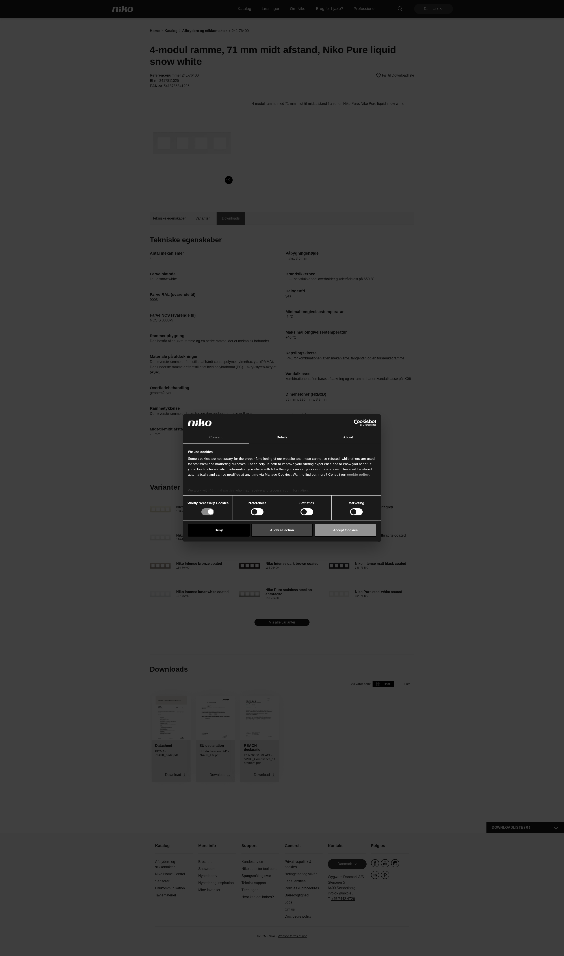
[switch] (257, 511)
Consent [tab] (216, 437)
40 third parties (222, 490)
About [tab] (348, 437)
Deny (219, 530)
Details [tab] (282, 437)
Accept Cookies (345, 530)
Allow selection (282, 530)
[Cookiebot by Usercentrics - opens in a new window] (357, 422)
